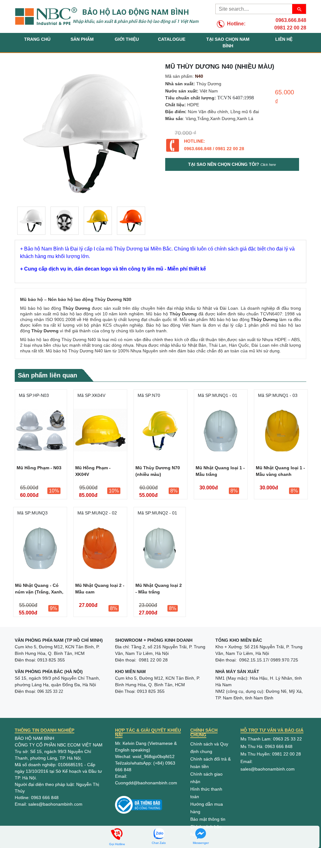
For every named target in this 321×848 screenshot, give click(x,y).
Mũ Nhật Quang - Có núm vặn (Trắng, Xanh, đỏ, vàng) (39, 590)
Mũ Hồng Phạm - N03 (39, 467)
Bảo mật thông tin (207, 819)
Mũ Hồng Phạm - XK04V (93, 471)
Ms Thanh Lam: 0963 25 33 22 (271, 738)
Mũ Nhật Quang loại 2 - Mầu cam (99, 588)
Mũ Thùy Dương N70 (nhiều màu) (157, 471)
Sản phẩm (82, 39)
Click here (268, 164)
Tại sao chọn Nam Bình (228, 42)
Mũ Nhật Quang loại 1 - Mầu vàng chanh (280, 471)
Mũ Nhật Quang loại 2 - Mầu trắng (158, 588)
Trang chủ (37, 39)
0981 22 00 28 (290, 27)
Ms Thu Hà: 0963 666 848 (266, 746)
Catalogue (171, 39)
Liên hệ (283, 39)
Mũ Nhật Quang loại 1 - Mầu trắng (220, 471)
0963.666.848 (291, 20)
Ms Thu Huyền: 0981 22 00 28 (270, 753)
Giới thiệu (127, 39)
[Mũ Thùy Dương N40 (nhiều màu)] (31, 221)
